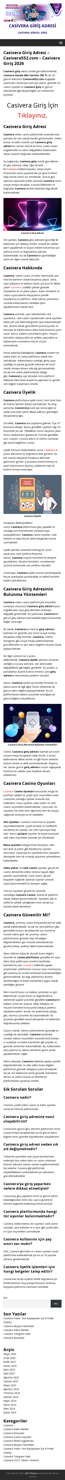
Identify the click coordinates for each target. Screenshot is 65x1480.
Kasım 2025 (10, 1365)
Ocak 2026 (9, 1358)
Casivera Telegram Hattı (17, 1333)
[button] (60, 42)
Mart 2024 (9, 1408)
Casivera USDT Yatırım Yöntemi (21, 1460)
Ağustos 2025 (11, 1377)
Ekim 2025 (9, 1369)
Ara (5, 1297)
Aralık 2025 (9, 1361)
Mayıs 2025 (9, 1385)
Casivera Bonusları (13, 1337)
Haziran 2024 (10, 1397)
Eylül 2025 (9, 1373)
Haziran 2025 (10, 1381)
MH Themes (31, 1473)
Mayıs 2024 (9, 1400)
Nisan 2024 (9, 1404)
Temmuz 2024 (11, 1393)
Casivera (16, 287)
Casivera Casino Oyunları (17, 1437)
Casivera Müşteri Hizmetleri (18, 1326)
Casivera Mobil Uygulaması (18, 1440)
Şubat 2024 (9, 1412)
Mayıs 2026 (9, 1354)
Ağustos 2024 (11, 1389)
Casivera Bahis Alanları (16, 1330)
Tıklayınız (32, 115)
